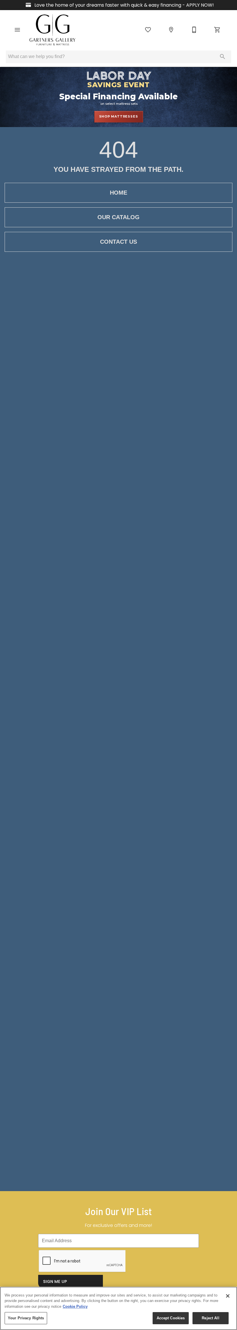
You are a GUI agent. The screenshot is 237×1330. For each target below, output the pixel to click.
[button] (17, 30)
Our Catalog (118, 217)
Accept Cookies (171, 1318)
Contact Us (118, 242)
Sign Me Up (55, 1281)
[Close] (227, 1296)
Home (118, 192)
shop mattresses (118, 116)
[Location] (171, 30)
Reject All (210, 1318)
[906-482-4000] (194, 30)
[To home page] (52, 30)
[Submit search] (222, 56)
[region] (118, 1308)
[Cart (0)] (217, 30)
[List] (148, 30)
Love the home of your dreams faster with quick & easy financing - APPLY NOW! (123, 5)
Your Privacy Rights (26, 1318)
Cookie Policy (75, 1306)
